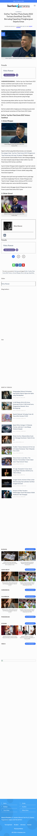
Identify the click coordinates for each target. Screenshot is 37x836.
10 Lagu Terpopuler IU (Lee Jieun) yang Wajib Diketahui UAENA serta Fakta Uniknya (23, 470)
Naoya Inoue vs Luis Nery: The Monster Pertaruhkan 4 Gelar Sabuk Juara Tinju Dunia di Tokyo (23, 459)
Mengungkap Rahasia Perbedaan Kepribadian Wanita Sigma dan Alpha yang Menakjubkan (23, 393)
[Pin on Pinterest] (23, 265)
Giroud (14, 273)
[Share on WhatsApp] (13, 265)
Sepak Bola (31, 273)
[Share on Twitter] (20, 265)
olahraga (26, 273)
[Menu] (35, 5)
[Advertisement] (18, 315)
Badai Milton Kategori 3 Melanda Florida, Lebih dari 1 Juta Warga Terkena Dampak (22, 427)
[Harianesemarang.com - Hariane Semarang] (18, 6)
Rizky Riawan (8, 71)
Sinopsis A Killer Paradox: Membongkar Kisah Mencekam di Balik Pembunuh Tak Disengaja (24, 492)
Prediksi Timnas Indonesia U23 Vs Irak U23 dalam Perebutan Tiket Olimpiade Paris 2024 (24, 449)
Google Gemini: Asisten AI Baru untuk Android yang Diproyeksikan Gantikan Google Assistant (24, 481)
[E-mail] (5, 236)
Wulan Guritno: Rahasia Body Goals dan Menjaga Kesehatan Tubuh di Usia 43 (24, 438)
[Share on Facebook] (16, 265)
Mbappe (18, 273)
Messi (22, 273)
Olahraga (18, 11)
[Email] (17, 75)
